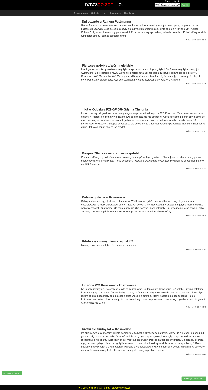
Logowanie (115, 13)
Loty (104, 13)
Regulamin (129, 13)
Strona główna (81, 13)
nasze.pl (104, 4)
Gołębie (95, 13)
